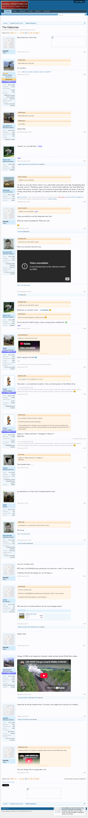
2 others (38, 164)
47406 (19, 294)
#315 (84, 576)
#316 (84, 623)
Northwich (12, 98)
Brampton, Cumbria (10, 139)
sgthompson (25, 164)
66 (14, 606)
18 (31, 33)
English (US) (5, 808)
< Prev (12, 33)
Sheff (24, 719)
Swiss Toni (6, 160)
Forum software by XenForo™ (17, 811)
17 (28, 33)
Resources (22, 11)
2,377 (13, 258)
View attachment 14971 (24, 379)
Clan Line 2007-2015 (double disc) (74, 197)
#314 (84, 540)
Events (30, 11)
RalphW (19, 74)
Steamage (6, 190)
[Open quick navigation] (84, 23)
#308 (84, 328)
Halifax (13, 484)
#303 (84, 132)
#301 (84, 51)
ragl (19, 697)
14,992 (13, 397)
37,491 (13, 86)
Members (38, 11)
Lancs (13, 362)
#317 (84, 645)
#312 (84, 467)
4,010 (13, 678)
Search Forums (7, 14)
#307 (84, 291)
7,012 (13, 356)
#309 (84, 367)
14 (20, 33)
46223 (18, 367)
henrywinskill (21, 231)
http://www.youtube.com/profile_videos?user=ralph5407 (36, 72)
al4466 (30, 697)
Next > (37, 33)
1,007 (13, 724)
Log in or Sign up (79, 1)
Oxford (13, 200)
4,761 (13, 196)
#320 (84, 772)
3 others (36, 697)
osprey (5, 468)
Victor (18, 394)
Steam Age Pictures (22, 197)
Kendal (13, 687)
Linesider (24, 627)
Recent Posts (16, 14)
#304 (84, 161)
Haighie (20, 627)
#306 (84, 228)
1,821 (13, 132)
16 (26, 33)
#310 (84, 394)
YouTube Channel (52, 199)
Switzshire (12, 169)
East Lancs (12, 611)
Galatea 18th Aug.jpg (31, 614)
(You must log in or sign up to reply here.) (75, 778)
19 (33, 33)
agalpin (19, 164)
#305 (84, 201)
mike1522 (20, 543)
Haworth (13, 733)
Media (14, 11)
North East (12, 267)
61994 (5, 505)
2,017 (13, 166)
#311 (84, 448)
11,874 (13, 474)
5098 (26, 30)
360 (14, 511)
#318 (84, 694)
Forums (8, 11)
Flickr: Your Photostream (23, 285)
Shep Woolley (23, 697)
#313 (84, 503)
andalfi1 (5, 718)
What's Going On (14, 30)
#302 (84, 74)
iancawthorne (7, 126)
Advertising (46, 11)
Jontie (5, 600)
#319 (84, 716)
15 (23, 33)
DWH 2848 (30, 627)
